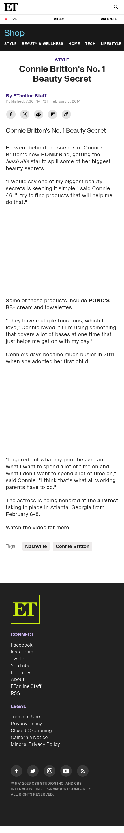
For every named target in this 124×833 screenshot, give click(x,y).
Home (74, 44)
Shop (14, 33)
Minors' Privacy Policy (35, 744)
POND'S (51, 155)
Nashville (36, 546)
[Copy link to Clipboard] (66, 115)
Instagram (22, 652)
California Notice (29, 737)
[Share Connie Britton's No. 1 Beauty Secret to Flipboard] (52, 115)
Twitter (18, 658)
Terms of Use (25, 716)
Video (59, 19)
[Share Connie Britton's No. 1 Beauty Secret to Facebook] (11, 115)
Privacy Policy (26, 723)
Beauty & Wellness (42, 44)
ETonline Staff (26, 686)
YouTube (20, 665)
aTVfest (107, 501)
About (18, 679)
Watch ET (110, 19)
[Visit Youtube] (66, 771)
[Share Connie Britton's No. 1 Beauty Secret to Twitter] (25, 115)
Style (10, 44)
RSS (15, 693)
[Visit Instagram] (49, 772)
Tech (90, 44)
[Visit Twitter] (33, 772)
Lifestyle (111, 44)
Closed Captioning (31, 730)
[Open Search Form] (116, 8)
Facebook (22, 645)
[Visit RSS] (83, 772)
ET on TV (21, 672)
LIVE (13, 19)
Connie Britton (72, 546)
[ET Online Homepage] (13, 7)
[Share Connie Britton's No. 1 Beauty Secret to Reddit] (38, 115)
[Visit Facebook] (16, 772)
